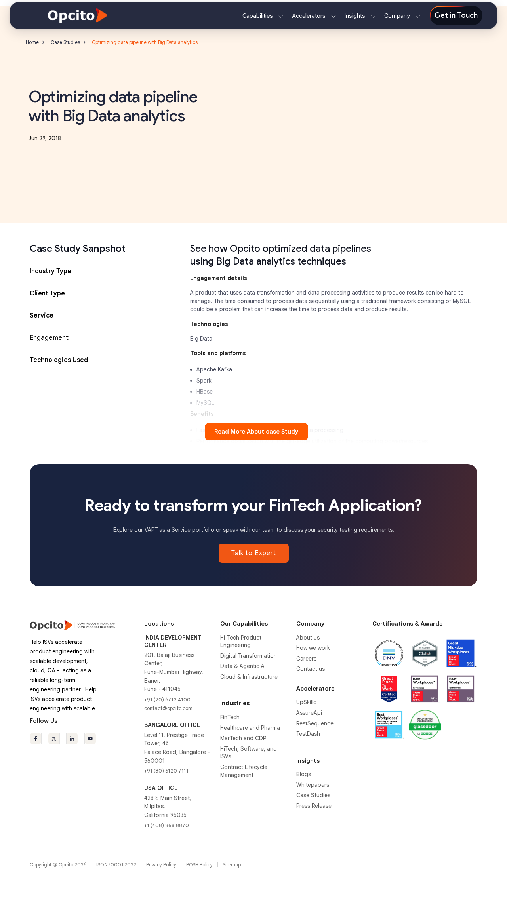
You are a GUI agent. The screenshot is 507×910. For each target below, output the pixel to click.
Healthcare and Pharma (250, 727)
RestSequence (315, 723)
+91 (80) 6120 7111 (166, 770)
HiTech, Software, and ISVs (248, 752)
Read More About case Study (256, 431)
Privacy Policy (161, 865)
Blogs (303, 774)
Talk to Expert (253, 553)
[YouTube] (90, 738)
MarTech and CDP (243, 738)
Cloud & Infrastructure (249, 676)
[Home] (77, 15)
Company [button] (398, 15)
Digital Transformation (248, 655)
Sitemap (232, 865)
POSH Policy (200, 865)
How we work (313, 647)
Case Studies (65, 42)
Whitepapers (312, 784)
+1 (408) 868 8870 (166, 825)
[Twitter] (54, 738)
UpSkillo (306, 702)
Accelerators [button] (309, 15)
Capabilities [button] (258, 15)
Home (32, 42)
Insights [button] (356, 15)
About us (308, 637)
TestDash (308, 733)
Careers (306, 658)
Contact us (310, 668)
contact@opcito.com (168, 708)
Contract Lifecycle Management (243, 771)
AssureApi (309, 712)
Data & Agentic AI (243, 666)
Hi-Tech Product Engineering (240, 641)
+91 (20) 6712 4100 (167, 699)
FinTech (230, 717)
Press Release (314, 805)
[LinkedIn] (72, 738)
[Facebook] (36, 738)
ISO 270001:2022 (116, 865)
